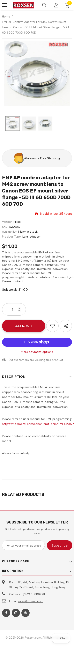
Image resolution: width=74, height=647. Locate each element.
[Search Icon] (44, 5)
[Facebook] (6, 613)
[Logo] (23, 5)
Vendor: (7, 222)
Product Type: (12, 236)
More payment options (37, 352)
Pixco (17, 222)
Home (6, 16)
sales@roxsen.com (30, 601)
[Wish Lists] (52, 326)
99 (11, 360)
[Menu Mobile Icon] (4, 5)
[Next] (65, 73)
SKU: (5, 226)
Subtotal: (9, 289)
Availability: (9, 231)
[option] (37, 73)
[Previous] (8, 73)
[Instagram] (16, 613)
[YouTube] (25, 613)
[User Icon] (56, 5)
